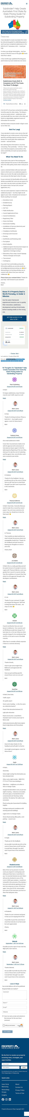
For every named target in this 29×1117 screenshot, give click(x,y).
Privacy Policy (8, 1073)
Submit (24, 1067)
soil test (3, 360)
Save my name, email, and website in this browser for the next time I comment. (14, 1018)
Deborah (14, 941)
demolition (18, 359)
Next (17, 353)
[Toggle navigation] (26, 4)
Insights (4, 1095)
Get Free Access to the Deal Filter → (14, 318)
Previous (13, 353)
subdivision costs (14, 360)
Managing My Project (11, 359)
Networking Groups (5, 1091)
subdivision (8, 360)
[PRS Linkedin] (10, 1099)
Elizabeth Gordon (15, 864)
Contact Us (19, 1087)
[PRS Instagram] (6, 1099)
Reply (4, 398)
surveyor (21, 360)
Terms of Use (16, 1073)
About (17, 1084)
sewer (23, 359)
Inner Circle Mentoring (5, 1085)
